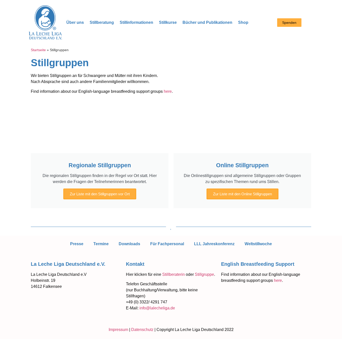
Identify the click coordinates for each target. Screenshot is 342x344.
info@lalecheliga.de (157, 308)
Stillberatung (102, 22)
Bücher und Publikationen (207, 22)
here (168, 91)
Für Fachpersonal (167, 244)
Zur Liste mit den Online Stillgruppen (242, 194)
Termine (101, 244)
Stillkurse (168, 22)
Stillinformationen (136, 22)
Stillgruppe (204, 274)
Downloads (129, 244)
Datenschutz (142, 329)
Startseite (38, 50)
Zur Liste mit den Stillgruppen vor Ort (100, 194)
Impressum (118, 329)
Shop (243, 22)
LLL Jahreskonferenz (214, 244)
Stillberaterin (173, 274)
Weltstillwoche (258, 244)
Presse (76, 244)
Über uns (75, 22)
